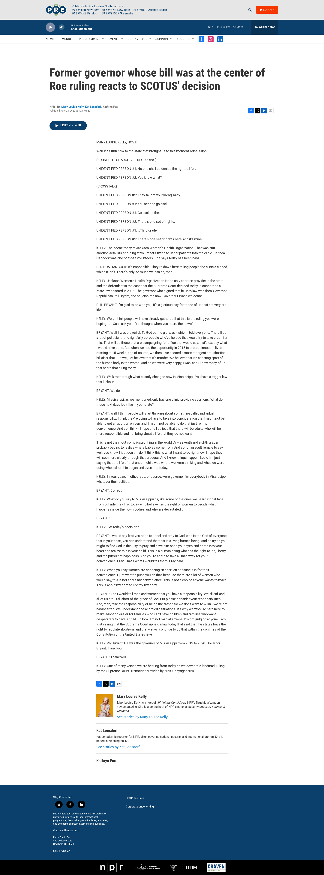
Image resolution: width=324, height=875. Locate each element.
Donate (268, 10)
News (50, 38)
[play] (50, 27)
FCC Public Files (135, 798)
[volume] (61, 27)
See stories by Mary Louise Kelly (142, 717)
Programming (89, 38)
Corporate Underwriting (140, 806)
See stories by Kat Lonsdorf (118, 747)
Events (114, 38)
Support (162, 38)
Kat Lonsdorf (93, 107)
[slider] (67, 27)
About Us (183, 38)
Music (66, 38)
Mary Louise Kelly (72, 107)
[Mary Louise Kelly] (104, 705)
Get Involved (137, 38)
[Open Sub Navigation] (56, 38)
